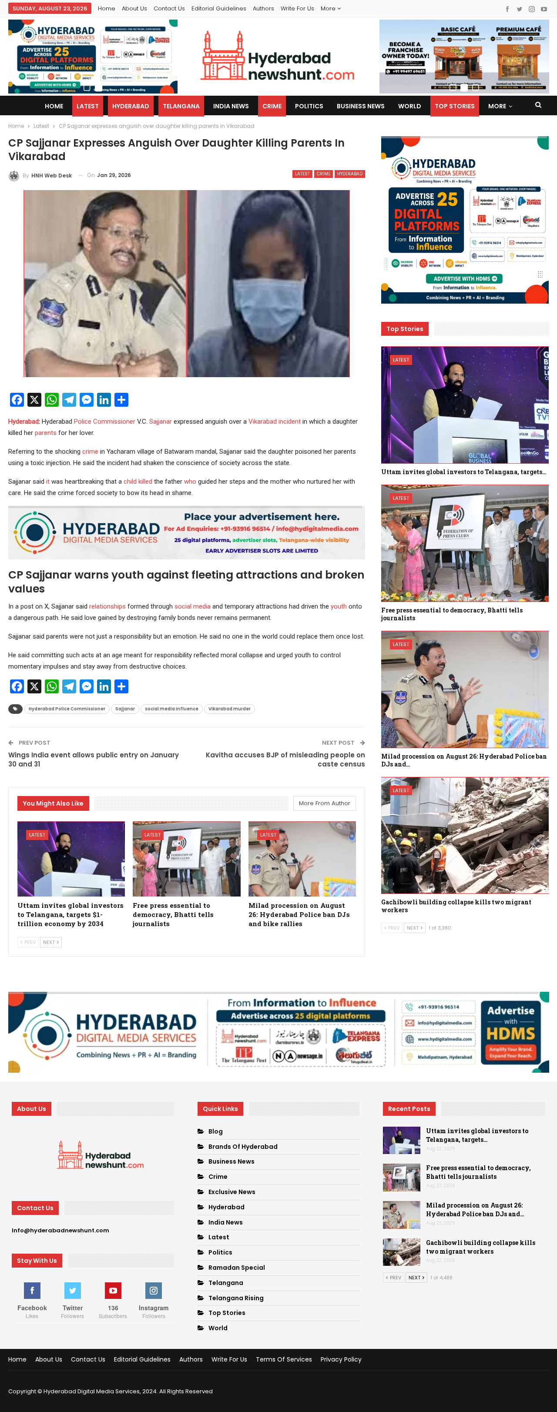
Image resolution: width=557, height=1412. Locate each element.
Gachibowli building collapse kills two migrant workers (480, 1246)
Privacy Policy (341, 1359)
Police (82, 421)
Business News (361, 106)
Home (106, 8)
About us (134, 8)
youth (339, 606)
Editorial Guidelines (218, 8)
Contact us (169, 8)
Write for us (297, 8)
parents (46, 433)
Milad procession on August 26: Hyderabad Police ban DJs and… (475, 1209)
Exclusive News (231, 1192)
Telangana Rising (236, 1298)
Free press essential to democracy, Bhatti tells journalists (478, 1172)
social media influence (171, 709)
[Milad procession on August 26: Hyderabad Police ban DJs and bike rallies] (302, 859)
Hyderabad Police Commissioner (67, 709)
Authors (263, 8)
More (329, 8)
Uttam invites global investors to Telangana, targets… (477, 1135)
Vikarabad (262, 421)
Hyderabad (130, 106)
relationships (107, 606)
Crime (272, 106)
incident (289, 421)
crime (90, 451)
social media (192, 606)
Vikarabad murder (229, 709)
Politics (309, 106)
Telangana (181, 106)
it (48, 481)
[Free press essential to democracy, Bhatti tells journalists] (187, 859)
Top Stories (455, 106)
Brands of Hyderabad (243, 1146)
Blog (215, 1131)
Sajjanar (160, 421)
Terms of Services (284, 1359)
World (409, 106)
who (190, 481)
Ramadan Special (236, 1267)
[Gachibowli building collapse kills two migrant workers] (465, 835)
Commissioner (114, 421)
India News (231, 106)
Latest (88, 106)
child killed (138, 481)
